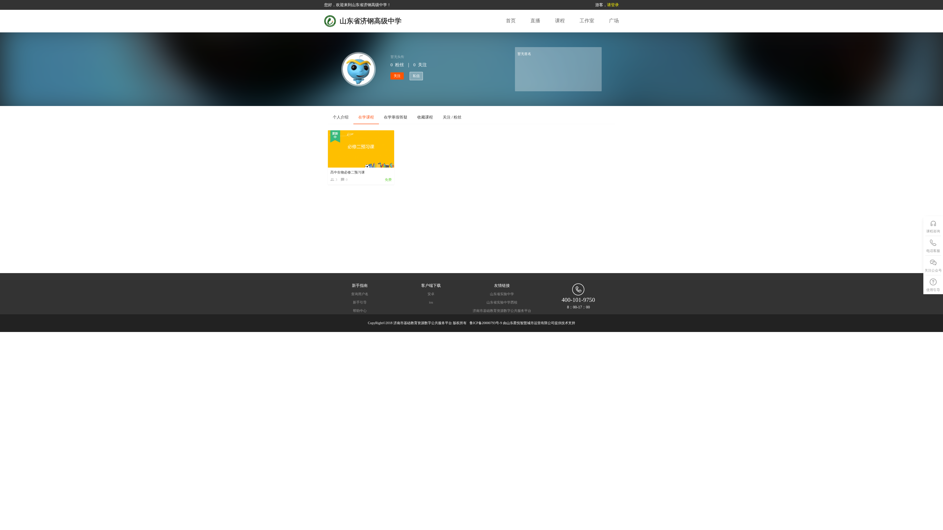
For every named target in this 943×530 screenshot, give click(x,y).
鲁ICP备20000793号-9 (486, 323)
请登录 (613, 5)
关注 (397, 76)
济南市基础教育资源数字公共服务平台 (502, 311)
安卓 (431, 294)
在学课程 (366, 117)
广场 (614, 20)
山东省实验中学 (502, 294)
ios (431, 302)
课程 (560, 20)
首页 (511, 20)
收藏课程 (425, 117)
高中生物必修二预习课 (347, 172)
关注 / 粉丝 (452, 117)
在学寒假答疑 (395, 117)
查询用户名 (359, 294)
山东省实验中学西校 (501, 302)
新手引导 (360, 302)
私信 (416, 76)
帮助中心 (360, 311)
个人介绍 (340, 117)
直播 (535, 20)
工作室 (587, 20)
